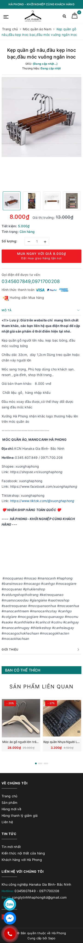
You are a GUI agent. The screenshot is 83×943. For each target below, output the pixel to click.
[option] (41, 117)
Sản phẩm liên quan (41, 687)
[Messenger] (9, 918)
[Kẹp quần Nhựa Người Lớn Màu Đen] (62, 718)
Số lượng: (9, 241)
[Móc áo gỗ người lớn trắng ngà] (21, 718)
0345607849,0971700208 (31, 281)
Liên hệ (7, 822)
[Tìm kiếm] (64, 17)
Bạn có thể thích (23, 670)
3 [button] (46, 763)
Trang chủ (9, 796)
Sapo (52, 938)
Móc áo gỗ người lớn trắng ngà (24, 742)
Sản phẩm (9, 802)
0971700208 (49, 891)
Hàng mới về (11, 809)
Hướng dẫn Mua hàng (26, 297)
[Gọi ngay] (10, 934)
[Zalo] (9, 904)
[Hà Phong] (33, 16)
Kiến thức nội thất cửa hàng (23, 853)
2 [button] (40, 763)
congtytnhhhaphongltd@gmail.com (39, 897)
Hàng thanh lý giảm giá (20, 815)
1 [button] (36, 763)
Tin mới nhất (11, 847)
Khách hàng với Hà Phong (22, 860)
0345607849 (25, 891)
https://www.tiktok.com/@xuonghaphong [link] (42, 501)
